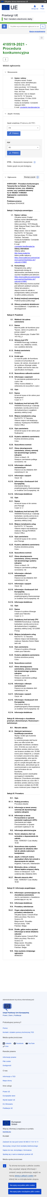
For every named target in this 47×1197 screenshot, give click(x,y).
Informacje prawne (9, 1057)
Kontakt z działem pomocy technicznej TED (18, 1032)
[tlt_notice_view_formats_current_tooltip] (38, 177)
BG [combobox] (10, 147)
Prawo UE (6, 1092)
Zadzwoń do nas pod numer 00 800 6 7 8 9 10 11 (20, 1142)
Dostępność (7, 1065)
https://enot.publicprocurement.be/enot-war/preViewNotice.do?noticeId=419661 (27, 260)
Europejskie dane (9, 1096)
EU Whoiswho (8, 1104)
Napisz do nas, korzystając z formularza (17, 1150)
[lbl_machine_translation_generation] (35, 162)
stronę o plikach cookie (24, 1176)
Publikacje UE (8, 1108)
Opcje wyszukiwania (37, 31)
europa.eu (7, 1132)
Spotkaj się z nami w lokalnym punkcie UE (18, 1154)
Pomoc (5, 1028)
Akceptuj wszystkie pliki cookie (22, 1185)
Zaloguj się (34, 9)
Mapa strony (7, 1081)
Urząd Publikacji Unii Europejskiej (16, 1013)
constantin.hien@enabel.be (30, 107)
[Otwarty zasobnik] (5, 59)
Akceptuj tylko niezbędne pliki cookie (25, 1192)
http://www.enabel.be (22, 253)
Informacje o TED (9, 1076)
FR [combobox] (10, 128)
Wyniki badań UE (9, 1100)
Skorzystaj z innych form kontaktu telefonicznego (20, 1146)
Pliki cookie (7, 1061)
